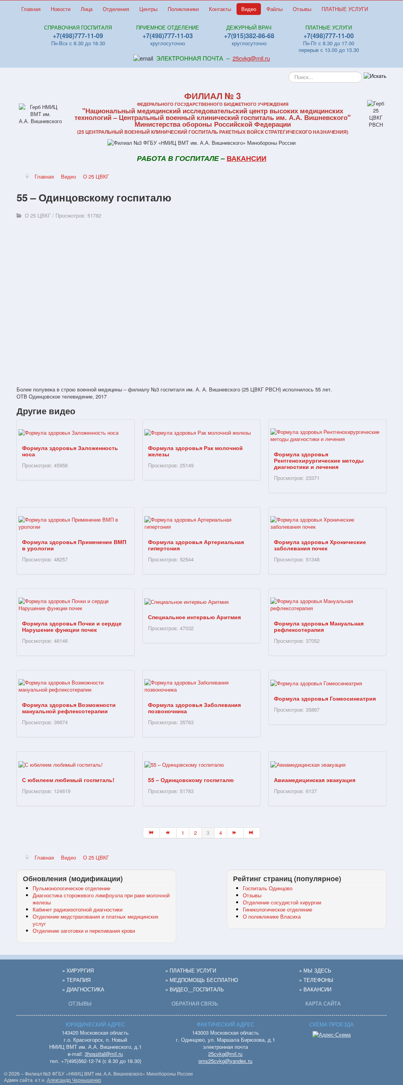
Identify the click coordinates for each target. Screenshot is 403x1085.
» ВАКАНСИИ (315, 989)
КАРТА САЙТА (323, 1003)
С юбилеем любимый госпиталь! (68, 780)
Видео (248, 9)
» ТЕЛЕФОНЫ (316, 980)
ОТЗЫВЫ (80, 1003)
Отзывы (302, 9)
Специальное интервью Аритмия (194, 617)
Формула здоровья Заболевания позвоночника (194, 708)
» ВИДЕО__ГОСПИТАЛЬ (194, 989)
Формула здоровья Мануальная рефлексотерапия (319, 626)
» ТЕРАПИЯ (76, 980)
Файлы (274, 9)
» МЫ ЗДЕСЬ (315, 970)
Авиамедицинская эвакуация (314, 780)
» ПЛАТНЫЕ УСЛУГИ (190, 970)
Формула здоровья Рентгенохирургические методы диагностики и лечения (319, 460)
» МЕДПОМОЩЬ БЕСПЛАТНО (201, 980)
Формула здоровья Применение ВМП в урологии (74, 545)
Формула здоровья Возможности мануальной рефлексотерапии (69, 708)
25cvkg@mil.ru (251, 58)
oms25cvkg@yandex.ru (225, 1061)
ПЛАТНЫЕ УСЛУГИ (345, 9)
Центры (148, 9)
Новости (60, 9)
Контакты (220, 9)
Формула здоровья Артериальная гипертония (196, 545)
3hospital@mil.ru (104, 1053)
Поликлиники (183, 9)
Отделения (116, 9)
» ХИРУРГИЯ (78, 970)
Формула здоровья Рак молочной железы (195, 451)
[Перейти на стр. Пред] (168, 832)
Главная (31, 9)
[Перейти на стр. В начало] (151, 832)
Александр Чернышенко (74, 1079)
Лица (86, 9)
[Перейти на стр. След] (235, 832)
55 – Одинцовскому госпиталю (191, 780)
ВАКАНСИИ (246, 158)
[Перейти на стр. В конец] (252, 832)
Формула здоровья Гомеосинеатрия (325, 698)
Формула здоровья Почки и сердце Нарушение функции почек (72, 626)
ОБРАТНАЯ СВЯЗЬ (195, 1003)
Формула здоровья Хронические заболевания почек (320, 545)
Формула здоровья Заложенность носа (70, 451)
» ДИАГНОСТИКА (83, 989)
